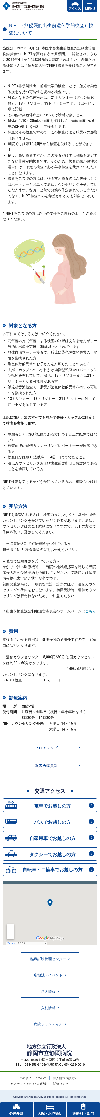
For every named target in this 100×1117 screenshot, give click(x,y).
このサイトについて (33, 1078)
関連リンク (60, 1084)
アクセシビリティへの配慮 (28, 1084)
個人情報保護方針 (65, 1078)
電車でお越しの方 (52, 805)
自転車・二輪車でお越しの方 (53, 869)
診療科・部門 (83, 1113)
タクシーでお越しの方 (52, 854)
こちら (90, 611)
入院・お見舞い (50, 1113)
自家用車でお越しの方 (52, 838)
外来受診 (16, 1113)
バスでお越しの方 (52, 822)
